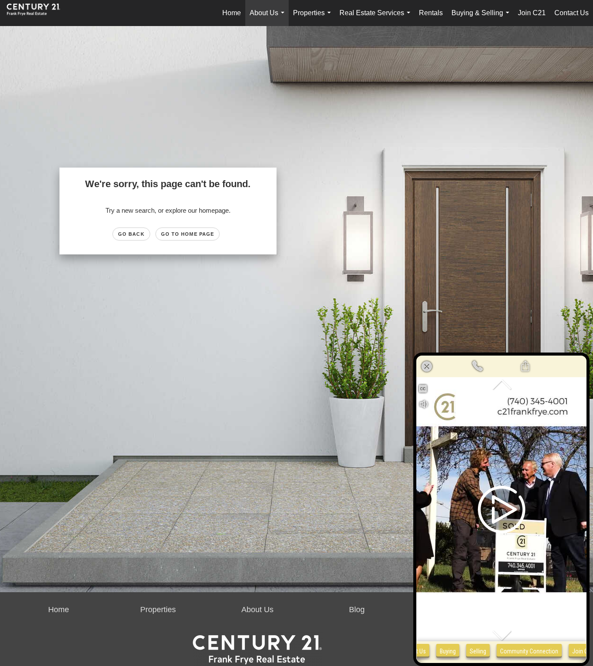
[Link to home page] (38, 13)
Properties (313, 17)
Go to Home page (187, 234)
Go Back (131, 234)
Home (231, 12)
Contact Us (571, 12)
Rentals (431, 12)
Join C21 (532, 12)
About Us (269, 17)
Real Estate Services (376, 17)
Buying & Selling (482, 17)
